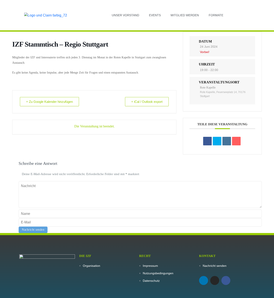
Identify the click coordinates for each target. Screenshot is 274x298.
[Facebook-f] (225, 280)
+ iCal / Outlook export (146, 101)
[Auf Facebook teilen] (207, 141)
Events (155, 15)
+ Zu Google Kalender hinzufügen (49, 101)
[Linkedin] (203, 280)
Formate (216, 15)
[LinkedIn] (226, 141)
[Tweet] (217, 141)
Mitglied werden (185, 15)
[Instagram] (214, 280)
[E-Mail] (236, 141)
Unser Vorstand (125, 15)
